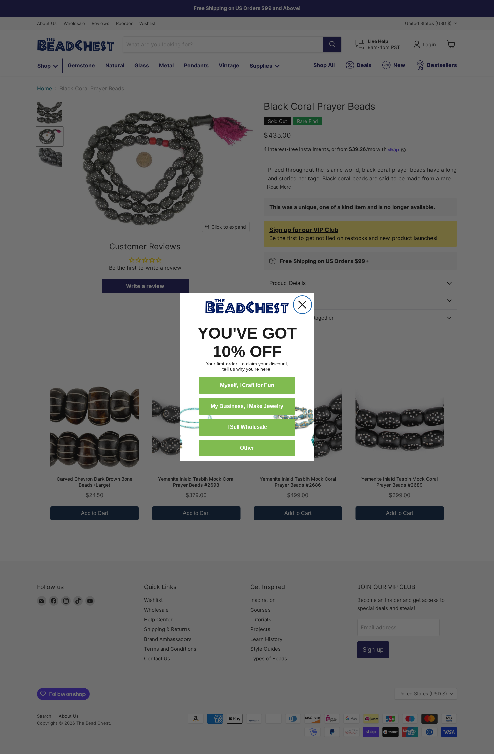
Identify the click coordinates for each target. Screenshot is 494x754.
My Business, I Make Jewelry (247, 406)
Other (247, 448)
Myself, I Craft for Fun (247, 385)
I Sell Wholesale (247, 427)
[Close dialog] (302, 305)
